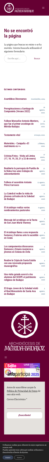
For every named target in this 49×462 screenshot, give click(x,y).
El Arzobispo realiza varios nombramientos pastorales (17, 209)
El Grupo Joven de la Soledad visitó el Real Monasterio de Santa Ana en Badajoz (21, 291)
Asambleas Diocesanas (15, 99)
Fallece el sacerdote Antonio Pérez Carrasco (18, 183)
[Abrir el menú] (43, 7)
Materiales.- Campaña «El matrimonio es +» (16, 145)
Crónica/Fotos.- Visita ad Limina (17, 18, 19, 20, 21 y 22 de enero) (20, 157)
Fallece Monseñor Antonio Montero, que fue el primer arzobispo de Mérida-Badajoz (21, 124)
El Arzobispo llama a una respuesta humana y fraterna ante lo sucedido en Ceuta (21, 235)
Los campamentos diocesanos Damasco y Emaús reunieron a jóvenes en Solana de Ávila (18, 249)
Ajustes (19, 457)
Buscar (37, 58)
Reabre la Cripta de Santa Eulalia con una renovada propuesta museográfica (20, 263)
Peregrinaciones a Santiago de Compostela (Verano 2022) (19, 110)
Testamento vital (12, 135)
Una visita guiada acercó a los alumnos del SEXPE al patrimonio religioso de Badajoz (20, 277)
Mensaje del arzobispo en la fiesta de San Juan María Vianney (20, 221)
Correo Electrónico (17, 399)
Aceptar (7, 457)
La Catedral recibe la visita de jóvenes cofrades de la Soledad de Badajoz (19, 196)
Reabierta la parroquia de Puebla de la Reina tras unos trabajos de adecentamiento (21, 171)
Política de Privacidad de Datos (22, 391)
